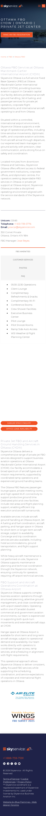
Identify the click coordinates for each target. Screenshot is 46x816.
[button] (40, 6)
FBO (10, 57)
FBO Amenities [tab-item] (23, 251)
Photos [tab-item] (23, 268)
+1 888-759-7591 (13, 758)
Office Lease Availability (19, 429)
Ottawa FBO (19, 57)
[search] (43, 5)
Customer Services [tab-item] (23, 260)
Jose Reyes (23, 240)
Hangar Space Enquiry (19, 423)
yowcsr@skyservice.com (21, 227)
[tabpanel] (23, 311)
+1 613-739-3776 (22, 224)
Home (3, 57)
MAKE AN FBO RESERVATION (16, 35)
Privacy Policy (24, 782)
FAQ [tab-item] (23, 276)
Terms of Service (11, 779)
